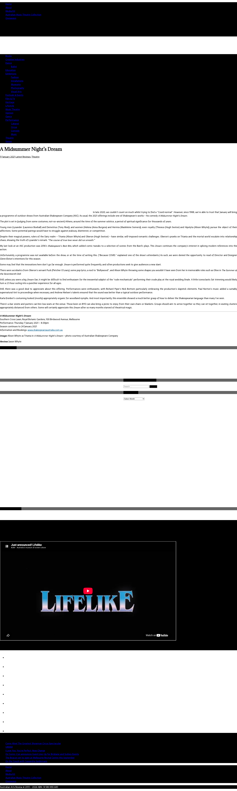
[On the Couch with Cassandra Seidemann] (10, 703)
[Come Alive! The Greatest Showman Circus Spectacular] (10, 657)
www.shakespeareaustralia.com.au (45, 330)
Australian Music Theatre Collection (23, 14)
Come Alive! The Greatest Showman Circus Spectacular (33, 743)
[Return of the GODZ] (10, 713)
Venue (8, 141)
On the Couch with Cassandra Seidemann (26, 761)
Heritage (9, 102)
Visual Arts (16, 91)
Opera (8, 116)
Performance (12, 120)
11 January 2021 (7, 157)
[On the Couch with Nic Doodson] (10, 731)
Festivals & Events (14, 95)
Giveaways (10, 18)
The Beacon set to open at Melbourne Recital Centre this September (40, 757)
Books (8, 56)
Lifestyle (9, 106)
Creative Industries (14, 59)
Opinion (9, 113)
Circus (14, 127)
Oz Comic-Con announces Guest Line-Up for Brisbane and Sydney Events (42, 754)
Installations (17, 81)
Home (8, 4)
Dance (8, 63)
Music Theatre (12, 109)
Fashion (15, 77)
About (8, 7)
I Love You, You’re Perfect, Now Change (25, 750)
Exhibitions (10, 74)
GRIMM (9, 747)
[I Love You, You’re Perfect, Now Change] (10, 676)
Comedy (15, 131)
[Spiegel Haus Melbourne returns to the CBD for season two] (10, 722)
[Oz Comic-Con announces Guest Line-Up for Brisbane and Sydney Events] (10, 685)
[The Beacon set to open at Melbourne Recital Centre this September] (10, 694)
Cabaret (15, 123)
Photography (17, 88)
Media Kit (10, 11)
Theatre (9, 138)
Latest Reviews (23, 157)
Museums (16, 84)
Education (10, 70)
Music (14, 134)
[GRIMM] (10, 667)
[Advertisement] (187, 62)
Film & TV (10, 98)
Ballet (14, 66)
